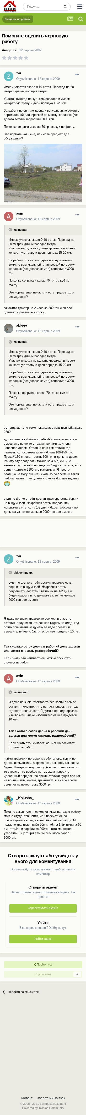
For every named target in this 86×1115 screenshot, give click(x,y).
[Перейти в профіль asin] (8, 216)
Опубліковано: (38, 79)
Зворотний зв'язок (51, 1098)
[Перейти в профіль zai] (8, 76)
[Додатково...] (77, 75)
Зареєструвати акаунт (43, 908)
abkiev (21, 325)
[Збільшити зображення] (7, 483)
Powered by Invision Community (43, 1108)
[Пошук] (65, 6)
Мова (26, 1098)
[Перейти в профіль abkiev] (8, 328)
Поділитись (44, 964)
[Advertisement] (38, 535)
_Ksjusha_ (25, 798)
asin (19, 213)
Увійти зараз (43, 938)
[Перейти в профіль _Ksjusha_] (8, 801)
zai (15, 50)
